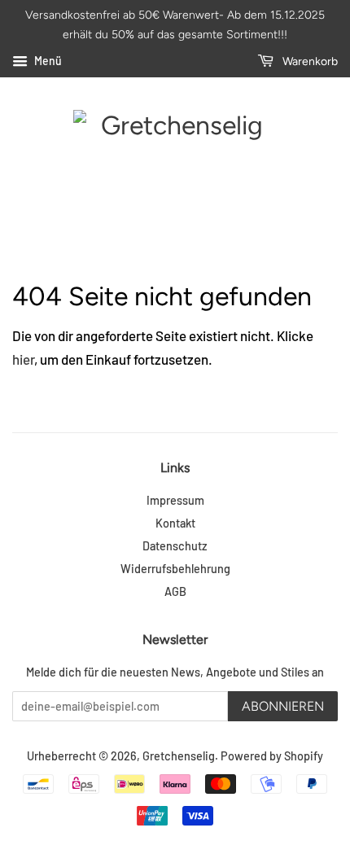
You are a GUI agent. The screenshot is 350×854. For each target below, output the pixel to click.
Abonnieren (283, 706)
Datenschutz (175, 546)
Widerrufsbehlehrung (175, 569)
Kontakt (175, 523)
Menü (47, 61)
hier (23, 359)
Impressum (175, 500)
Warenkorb (309, 61)
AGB (175, 591)
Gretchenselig (178, 756)
